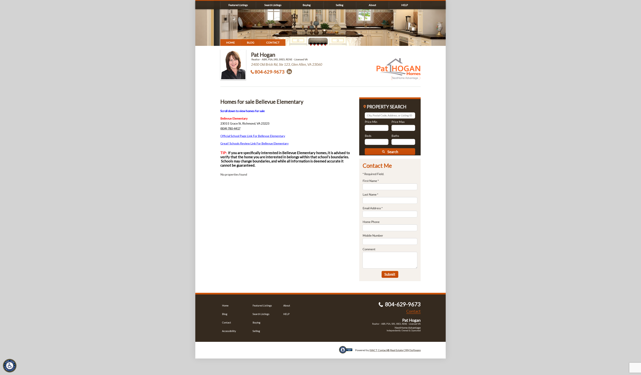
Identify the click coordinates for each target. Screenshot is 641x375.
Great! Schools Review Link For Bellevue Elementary (254, 143)
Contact (273, 42)
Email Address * (373, 208)
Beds (368, 136)
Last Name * (370, 194)
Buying (307, 5)
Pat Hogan (263, 54)
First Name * (371, 181)
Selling (339, 5)
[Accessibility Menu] (9, 365)
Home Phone (371, 222)
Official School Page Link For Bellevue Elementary (252, 136)
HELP (404, 5)
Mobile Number (373, 235)
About (372, 5)
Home (230, 42)
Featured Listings (238, 5)
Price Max (398, 122)
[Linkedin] (289, 71)
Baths (395, 136)
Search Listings (272, 5)
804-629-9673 (269, 72)
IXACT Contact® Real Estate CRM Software (395, 350)
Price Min (371, 122)
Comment (369, 249)
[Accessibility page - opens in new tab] (347, 351)
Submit (389, 274)
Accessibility (229, 330)
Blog (250, 42)
